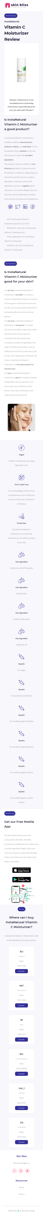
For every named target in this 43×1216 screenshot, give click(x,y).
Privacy (22, 1194)
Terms (21, 1187)
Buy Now (21, 971)
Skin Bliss (21, 1156)
